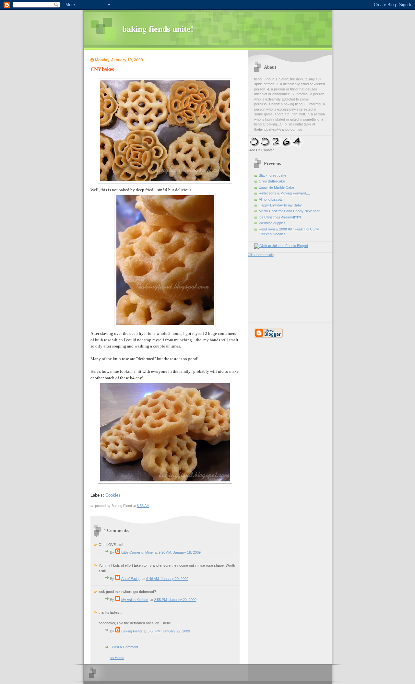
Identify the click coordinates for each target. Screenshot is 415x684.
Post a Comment (125, 647)
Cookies (113, 495)
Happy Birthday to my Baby (280, 205)
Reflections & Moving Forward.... (284, 193)
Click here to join (261, 255)
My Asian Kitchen (134, 600)
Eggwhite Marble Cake (276, 187)
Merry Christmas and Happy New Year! (290, 211)
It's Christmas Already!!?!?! (280, 217)
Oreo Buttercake (272, 181)
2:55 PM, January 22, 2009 (175, 600)
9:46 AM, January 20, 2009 (167, 579)
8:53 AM (143, 506)
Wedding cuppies (272, 223)
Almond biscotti (270, 199)
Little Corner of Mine (137, 552)
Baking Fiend (131, 631)
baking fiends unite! (158, 29)
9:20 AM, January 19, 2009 (180, 552)
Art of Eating (130, 579)
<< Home (117, 658)
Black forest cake (272, 175)
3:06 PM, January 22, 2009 (169, 631)
